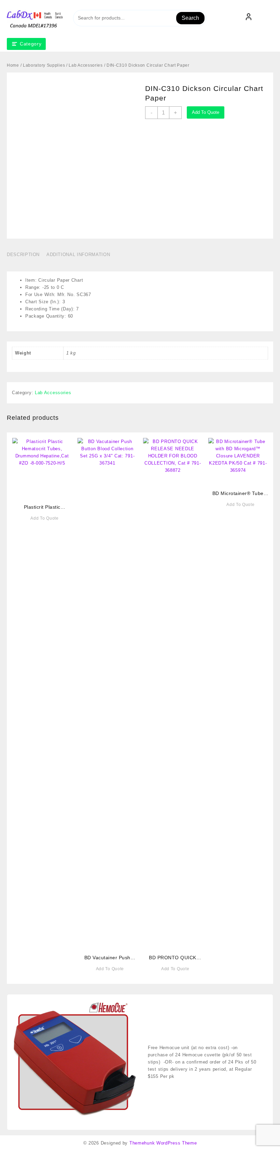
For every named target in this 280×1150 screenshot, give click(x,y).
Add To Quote (205, 112)
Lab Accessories (86, 65)
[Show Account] (249, 18)
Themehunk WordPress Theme (163, 1143)
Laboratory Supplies (44, 65)
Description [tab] (23, 254)
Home (13, 65)
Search (190, 18)
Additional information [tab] (78, 254)
